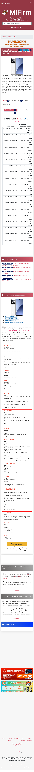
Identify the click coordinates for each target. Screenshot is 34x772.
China (6, 107)
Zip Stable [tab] (11, 119)
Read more (16, 597)
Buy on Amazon (17, 551)
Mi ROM (30, 770)
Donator (16, 745)
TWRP (27, 107)
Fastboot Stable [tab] (10, 117)
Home (4, 36)
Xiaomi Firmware (5, 770)
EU (20, 107)
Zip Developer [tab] (22, 119)
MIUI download (25, 770)
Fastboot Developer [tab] (24, 117)
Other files (6, 111)
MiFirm (7, 3)
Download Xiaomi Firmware (15, 770)
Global (14, 107)
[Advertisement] (17, 98)
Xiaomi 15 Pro (11, 36)
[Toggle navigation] (30, 3)
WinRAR (4, 585)
